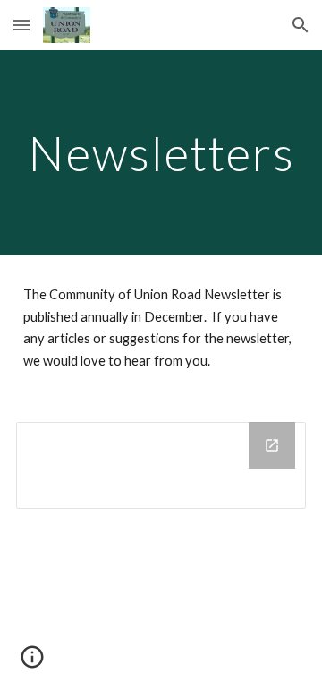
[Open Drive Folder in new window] (272, 445)
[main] (161, 153)
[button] (21, 24)
